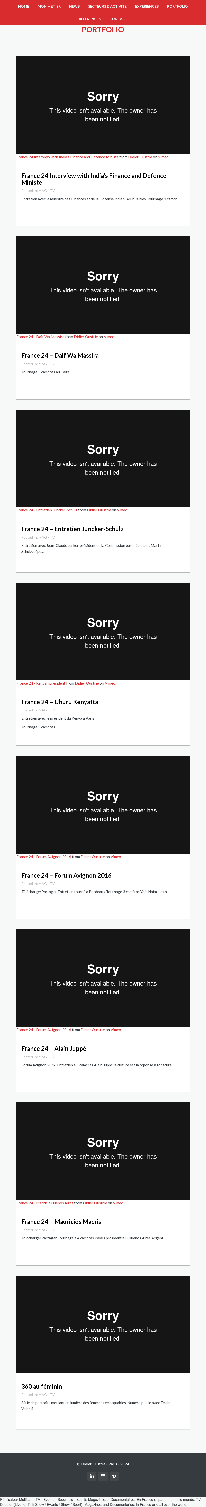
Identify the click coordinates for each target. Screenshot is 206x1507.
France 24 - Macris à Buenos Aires (44, 1203)
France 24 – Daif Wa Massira (60, 355)
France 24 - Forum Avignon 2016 (43, 856)
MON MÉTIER (49, 6)
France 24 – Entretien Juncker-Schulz (72, 528)
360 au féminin (41, 1386)
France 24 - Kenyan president (40, 683)
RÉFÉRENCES (90, 19)
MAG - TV (47, 190)
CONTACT (118, 19)
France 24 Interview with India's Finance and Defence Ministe (67, 157)
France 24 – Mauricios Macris (61, 1221)
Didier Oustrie (140, 157)
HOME (23, 6)
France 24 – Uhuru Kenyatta (59, 701)
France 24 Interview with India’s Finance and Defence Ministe (93, 179)
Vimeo (163, 157)
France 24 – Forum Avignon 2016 (66, 875)
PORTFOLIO (177, 6)
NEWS (74, 6)
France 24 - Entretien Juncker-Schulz (46, 510)
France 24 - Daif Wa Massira (40, 336)
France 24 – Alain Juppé (53, 1048)
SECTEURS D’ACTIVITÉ (107, 6)
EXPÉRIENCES (147, 6)
